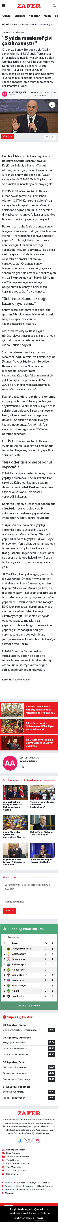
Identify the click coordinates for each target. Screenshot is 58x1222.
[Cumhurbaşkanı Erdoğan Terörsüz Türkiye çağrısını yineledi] (15, 792)
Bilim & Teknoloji (45, 1186)
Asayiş (29, 1186)
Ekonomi (20, 16)
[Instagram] (31, 1140)
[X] (26, 1140)
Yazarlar (34, 16)
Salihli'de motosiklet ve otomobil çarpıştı (29, 24)
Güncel (6, 16)
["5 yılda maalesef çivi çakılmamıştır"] (29, 116)
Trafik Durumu (13, 1160)
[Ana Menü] (3, 6)
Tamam (40, 1218)
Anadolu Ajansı (28, 761)
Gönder (9, 910)
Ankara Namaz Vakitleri (17, 1157)
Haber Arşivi (12, 1174)
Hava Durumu (13, 1153)
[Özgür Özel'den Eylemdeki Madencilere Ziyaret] (15, 822)
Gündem (20, 1189)
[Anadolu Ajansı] (10, 763)
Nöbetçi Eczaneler (15, 1150)
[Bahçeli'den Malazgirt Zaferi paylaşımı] (42, 822)
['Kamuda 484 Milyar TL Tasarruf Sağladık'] (42, 850)
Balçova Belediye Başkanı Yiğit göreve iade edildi (14, 862)
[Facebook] (20, 1140)
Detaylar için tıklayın (29, 1005)
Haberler (7, 32)
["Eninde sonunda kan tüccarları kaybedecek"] (42, 792)
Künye (33, 1183)
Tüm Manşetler (13, 1167)
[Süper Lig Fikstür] (53, 1017)
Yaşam (47, 16)
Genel (8, 1189)
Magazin (9, 1193)
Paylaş (9, 136)
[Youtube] (37, 1140)
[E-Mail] (22, 767)
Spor (18, 1186)
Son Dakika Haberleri (16, 1170)
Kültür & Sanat (37, 1189)
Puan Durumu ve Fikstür (18, 1163)
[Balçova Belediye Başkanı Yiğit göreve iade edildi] (15, 850)
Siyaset (20, 32)
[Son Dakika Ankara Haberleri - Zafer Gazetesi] (29, 5)
